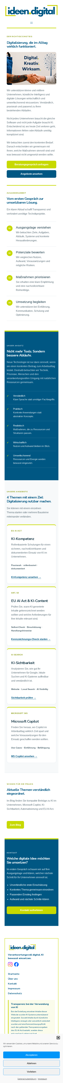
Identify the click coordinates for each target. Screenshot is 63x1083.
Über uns (13, 978)
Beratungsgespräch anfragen (31, 164)
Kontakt (12, 983)
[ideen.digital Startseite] (22, 947)
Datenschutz (15, 993)
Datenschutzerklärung (27, 1079)
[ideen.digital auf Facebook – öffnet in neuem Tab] (16, 964)
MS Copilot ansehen (24, 756)
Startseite (13, 973)
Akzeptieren (31, 1055)
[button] (58, 1037)
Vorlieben (31, 1071)
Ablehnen (31, 1063)
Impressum (42, 1079)
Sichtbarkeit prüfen (23, 697)
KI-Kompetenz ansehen (26, 577)
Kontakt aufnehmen (31, 910)
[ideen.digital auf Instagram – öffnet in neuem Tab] (10, 964)
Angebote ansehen (31, 174)
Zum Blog (15, 825)
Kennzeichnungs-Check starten (31, 639)
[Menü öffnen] (31, 23)
